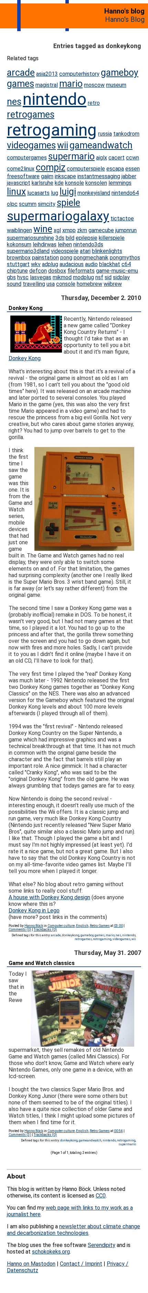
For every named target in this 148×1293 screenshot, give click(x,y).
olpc (12, 204)
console (65, 284)
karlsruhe (42, 183)
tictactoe (122, 218)
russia (105, 133)
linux (16, 191)
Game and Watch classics (42, 963)
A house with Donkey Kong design (49, 897)
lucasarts (38, 193)
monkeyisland (93, 193)
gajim (47, 176)
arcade (21, 72)
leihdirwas (44, 244)
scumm (27, 204)
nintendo (54, 99)
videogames (31, 145)
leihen (65, 244)
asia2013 (47, 74)
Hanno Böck (33, 926)
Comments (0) (20, 929)
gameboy (119, 72)
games (20, 83)
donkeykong (71, 935)
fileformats (81, 270)
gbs (11, 277)
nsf (99, 277)
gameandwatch (101, 145)
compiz (50, 167)
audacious (72, 264)
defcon (38, 270)
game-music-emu (117, 270)
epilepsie (86, 238)
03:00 (118, 926)
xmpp (69, 230)
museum (116, 85)
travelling (34, 284)
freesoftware (23, 176)
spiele (68, 202)
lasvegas (40, 277)
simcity (46, 204)
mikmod (62, 277)
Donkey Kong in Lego (34, 910)
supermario (71, 156)
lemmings (119, 183)
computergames (27, 157)
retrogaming (52, 130)
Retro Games (100, 926)
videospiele (64, 251)
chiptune (17, 270)
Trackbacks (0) (45, 929)
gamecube (101, 230)
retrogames (30, 114)
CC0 (101, 1195)
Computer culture (61, 926)
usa (50, 284)
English (82, 926)
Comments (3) (20, 1135)
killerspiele (112, 238)
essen (132, 168)
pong (66, 257)
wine (42, 229)
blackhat (109, 264)
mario (71, 83)
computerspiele (86, 168)
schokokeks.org (51, 1251)
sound (14, 284)
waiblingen (19, 230)
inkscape (65, 176)
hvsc (23, 277)
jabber (128, 176)
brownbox (19, 257)
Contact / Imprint (81, 1263)
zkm (82, 230)
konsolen (96, 183)
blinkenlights (107, 251)
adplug (50, 264)
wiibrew (113, 284)
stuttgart (18, 264)
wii (62, 145)
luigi (68, 191)
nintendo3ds (88, 244)
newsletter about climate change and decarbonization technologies (73, 1229)
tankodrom (126, 133)
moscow (94, 85)
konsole (74, 183)
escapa (115, 168)
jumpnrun (126, 230)
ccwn (132, 157)
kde (59, 183)
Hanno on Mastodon (31, 1263)
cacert (116, 157)
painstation (45, 257)
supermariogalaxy (58, 216)
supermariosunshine (30, 238)
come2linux (20, 168)
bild (70, 238)
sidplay (121, 277)
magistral (46, 85)
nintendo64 (125, 193)
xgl (57, 230)
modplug (83, 277)
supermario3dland (28, 251)
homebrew (89, 284)
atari (85, 251)
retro (94, 103)
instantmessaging (98, 176)
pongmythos (125, 257)
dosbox (57, 270)
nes (14, 101)
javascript (18, 183)
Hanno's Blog (125, 19)
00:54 (118, 1131)
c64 (126, 264)
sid (108, 277)
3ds (59, 238)
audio (91, 264)
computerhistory (79, 74)
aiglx (101, 157)
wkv (36, 264)
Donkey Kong (26, 308)
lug (54, 193)
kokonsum (19, 244)
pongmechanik (91, 257)
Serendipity (101, 1245)
